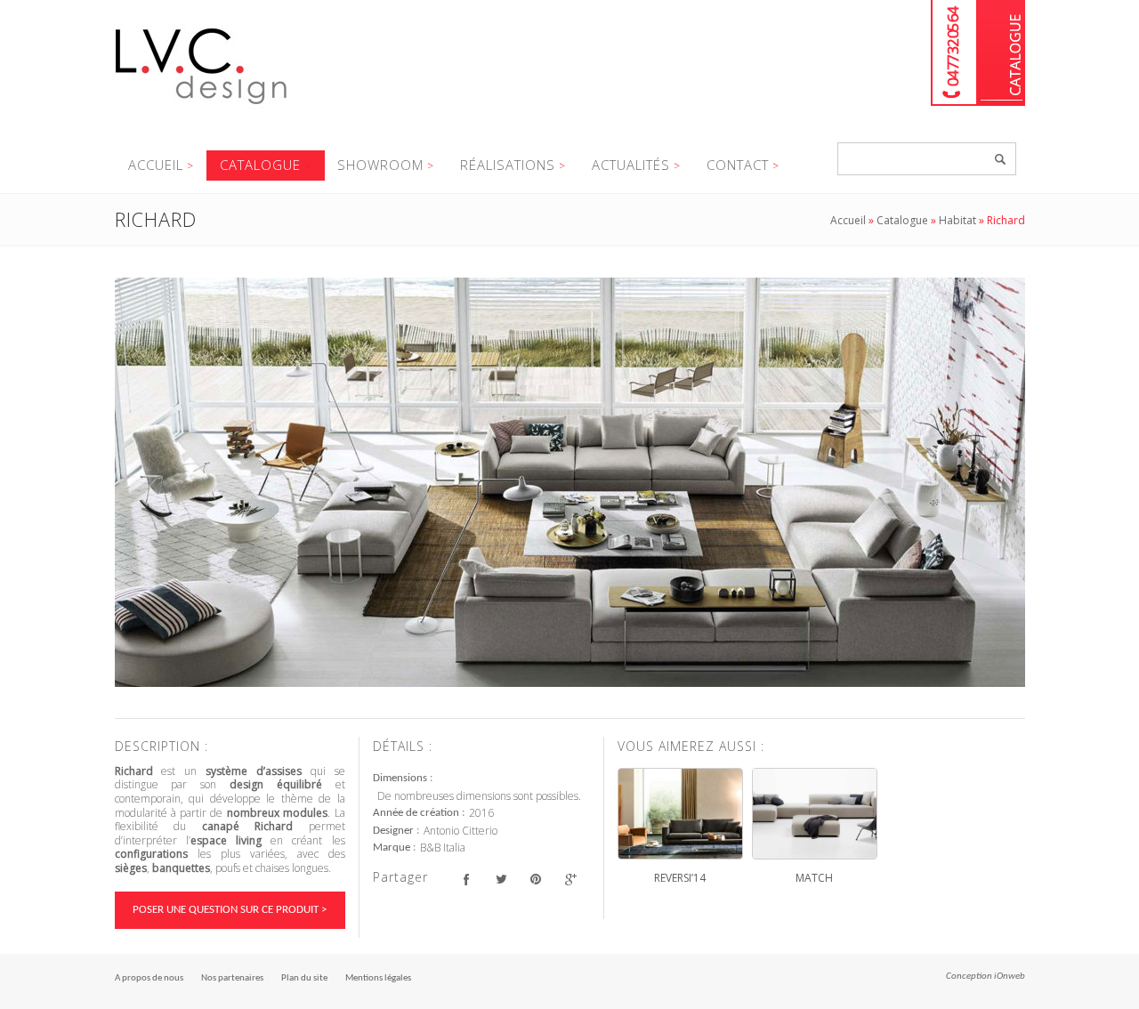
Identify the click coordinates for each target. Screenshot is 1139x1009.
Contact (738, 165)
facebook (466, 879)
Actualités (631, 165)
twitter (501, 879)
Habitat (957, 220)
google (570, 879)
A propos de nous (149, 978)
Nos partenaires (232, 978)
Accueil (155, 165)
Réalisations (507, 165)
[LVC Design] (201, 106)
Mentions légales (378, 978)
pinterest (536, 879)
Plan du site (304, 978)
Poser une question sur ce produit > (230, 910)
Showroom (380, 165)
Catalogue (1001, 53)
